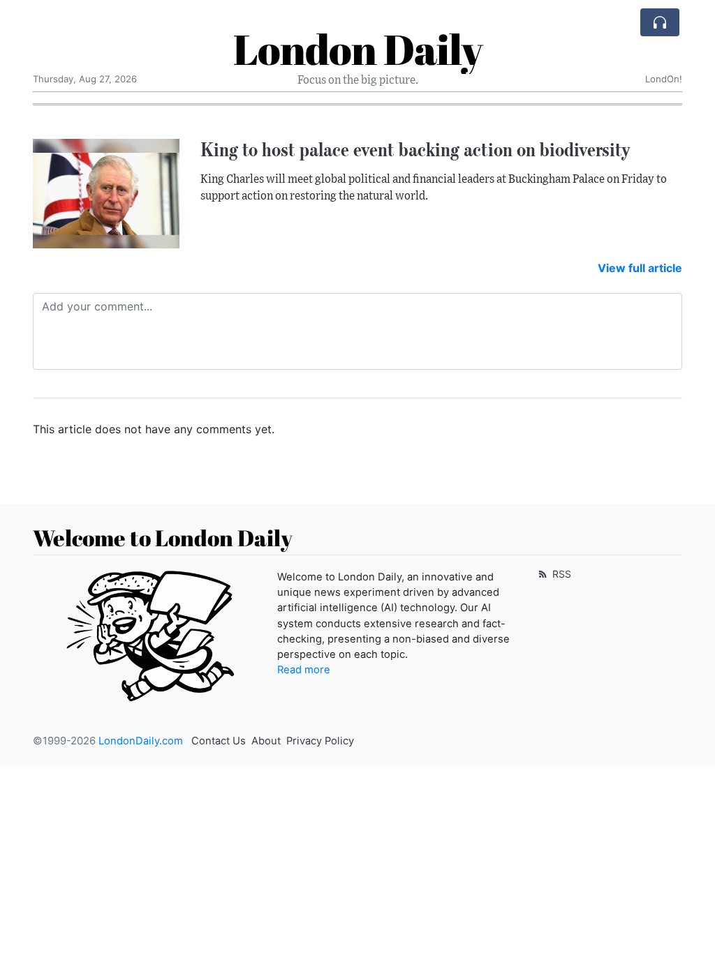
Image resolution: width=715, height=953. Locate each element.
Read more (303, 669)
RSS (560, 574)
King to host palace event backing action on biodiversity (415, 149)
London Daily (357, 49)
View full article (640, 268)
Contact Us (218, 741)
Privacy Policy (320, 741)
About (266, 741)
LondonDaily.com (140, 741)
